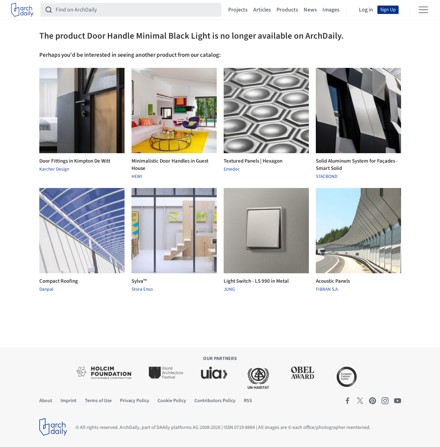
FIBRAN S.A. (327, 289)
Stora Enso (142, 289)
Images (330, 10)
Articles (262, 10)
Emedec (232, 169)
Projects (238, 10)
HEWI (136, 176)
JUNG (229, 289)
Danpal (46, 289)
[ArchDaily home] (22, 10)
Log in (366, 10)
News (310, 10)
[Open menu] (423, 9)
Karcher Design (54, 169)
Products (287, 10)
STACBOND (326, 176)
